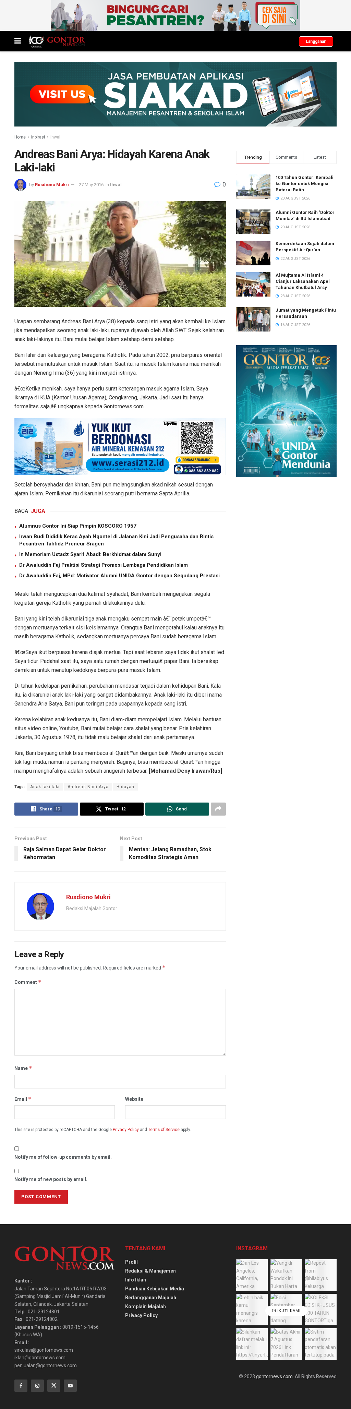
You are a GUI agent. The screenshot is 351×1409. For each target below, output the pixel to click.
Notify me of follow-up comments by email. (63, 1157)
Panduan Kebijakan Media (154, 1288)
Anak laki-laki (45, 786)
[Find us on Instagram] (37, 1386)
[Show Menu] (17, 41)
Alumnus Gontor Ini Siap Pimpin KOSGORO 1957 (77, 526)
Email (23, 1099)
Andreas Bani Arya (88, 786)
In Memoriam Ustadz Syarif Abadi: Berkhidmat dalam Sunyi (90, 554)
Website (134, 1099)
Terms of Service (164, 1129)
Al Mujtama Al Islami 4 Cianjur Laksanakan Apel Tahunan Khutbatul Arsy (303, 281)
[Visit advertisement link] (175, 15)
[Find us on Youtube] (70, 1386)
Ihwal (55, 137)
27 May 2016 (91, 184)
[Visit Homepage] (57, 41)
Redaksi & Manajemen (150, 1271)
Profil (131, 1262)
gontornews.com (274, 1376)
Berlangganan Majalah (150, 1297)
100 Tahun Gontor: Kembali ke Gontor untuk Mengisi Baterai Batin (305, 183)
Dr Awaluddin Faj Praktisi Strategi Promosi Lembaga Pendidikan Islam (103, 565)
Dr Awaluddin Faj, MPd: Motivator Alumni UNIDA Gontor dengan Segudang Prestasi (119, 576)
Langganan (316, 41)
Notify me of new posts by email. (50, 1179)
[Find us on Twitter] (53, 1386)
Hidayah (125, 786)
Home (20, 137)
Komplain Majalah (145, 1306)
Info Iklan (135, 1279)
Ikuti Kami (288, 1311)
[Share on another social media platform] (218, 809)
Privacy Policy (126, 1129)
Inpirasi (38, 137)
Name (23, 1068)
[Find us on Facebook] (20, 1386)
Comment (27, 982)
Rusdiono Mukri (52, 184)
